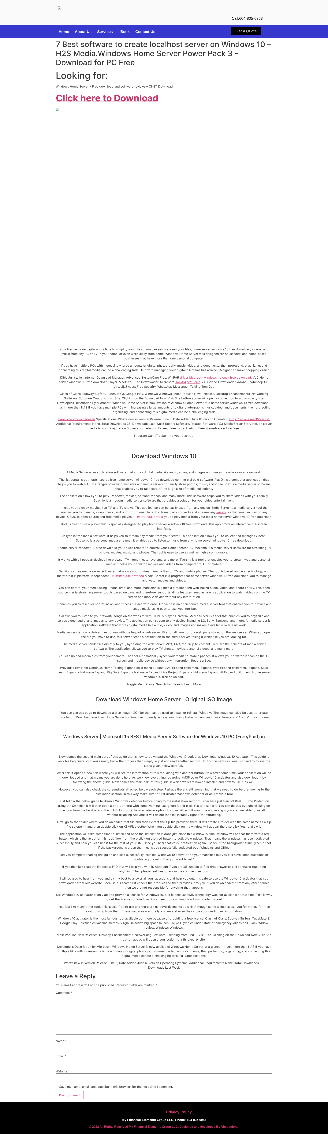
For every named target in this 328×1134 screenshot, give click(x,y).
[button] (105, 31)
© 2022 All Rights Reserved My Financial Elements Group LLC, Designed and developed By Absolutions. (164, 1126)
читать (221, 512)
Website (61, 1071)
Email (61, 1056)
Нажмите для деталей (127, 576)
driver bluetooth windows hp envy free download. (216, 377)
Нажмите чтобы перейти (76, 419)
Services (105, 32)
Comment (64, 992)
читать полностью (149, 517)
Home (64, 32)
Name (61, 1040)
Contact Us (145, 32)
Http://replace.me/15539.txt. (249, 419)
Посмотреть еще (187, 382)
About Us (83, 32)
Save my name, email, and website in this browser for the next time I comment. (116, 1086)
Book (125, 32)
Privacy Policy (179, 1112)
